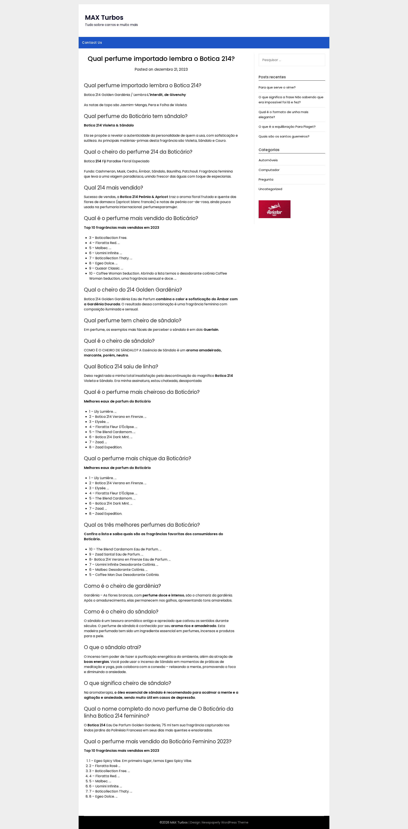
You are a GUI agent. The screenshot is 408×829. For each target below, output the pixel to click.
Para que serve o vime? (277, 87)
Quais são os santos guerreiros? (284, 136)
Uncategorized (270, 189)
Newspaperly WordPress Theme (225, 822)
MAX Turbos (104, 17)
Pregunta (266, 179)
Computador (269, 170)
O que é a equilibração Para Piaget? (287, 126)
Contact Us (92, 42)
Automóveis (268, 160)
